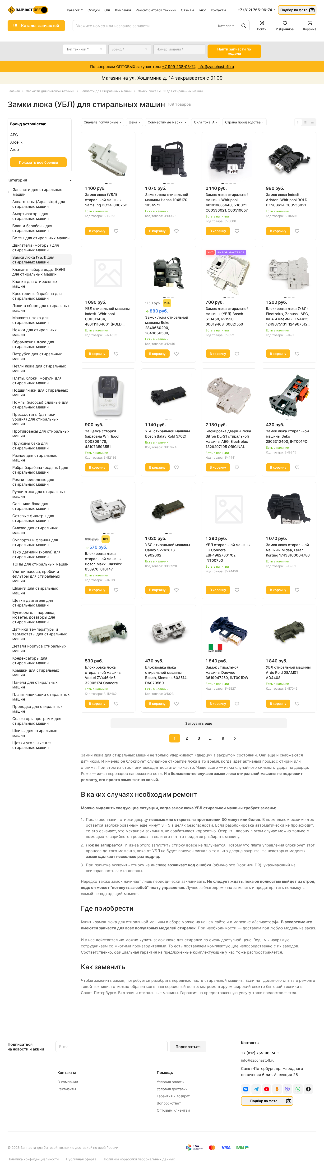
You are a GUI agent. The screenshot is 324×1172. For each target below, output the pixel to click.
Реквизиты (66, 1089)
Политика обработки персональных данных (139, 1159)
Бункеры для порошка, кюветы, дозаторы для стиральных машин (33, 617)
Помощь (165, 1072)
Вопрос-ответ (169, 1103)
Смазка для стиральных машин (35, 530)
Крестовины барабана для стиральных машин (37, 296)
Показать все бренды (38, 162)
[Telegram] (256, 1089)
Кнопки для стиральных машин (34, 284)
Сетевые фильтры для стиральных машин (33, 518)
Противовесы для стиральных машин (40, 433)
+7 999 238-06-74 (178, 66)
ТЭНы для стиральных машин (40, 564)
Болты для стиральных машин (40, 237)
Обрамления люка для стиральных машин (33, 344)
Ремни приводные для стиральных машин (33, 482)
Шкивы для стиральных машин (34, 733)
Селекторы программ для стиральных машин (36, 721)
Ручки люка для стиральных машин (39, 494)
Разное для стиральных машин (34, 457)
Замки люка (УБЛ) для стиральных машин (33, 259)
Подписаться (188, 1046)
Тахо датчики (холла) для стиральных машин (36, 554)
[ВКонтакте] (245, 1089)
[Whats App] (298, 1089)
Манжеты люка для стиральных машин (30, 320)
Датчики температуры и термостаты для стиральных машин (39, 634)
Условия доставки (172, 1089)
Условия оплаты (170, 1082)
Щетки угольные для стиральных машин (31, 745)
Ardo (14, 149)
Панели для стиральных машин (35, 684)
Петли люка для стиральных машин (39, 368)
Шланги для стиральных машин (35, 590)
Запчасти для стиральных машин (37, 192)
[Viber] (287, 1089)
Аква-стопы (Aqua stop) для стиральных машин (38, 204)
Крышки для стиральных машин (35, 672)
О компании (67, 1082)
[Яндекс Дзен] (308, 1089)
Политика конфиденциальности (33, 1159)
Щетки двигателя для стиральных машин (32, 602)
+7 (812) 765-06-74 (255, 10)
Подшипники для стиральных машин (40, 392)
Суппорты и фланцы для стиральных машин (35, 542)
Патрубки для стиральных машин (37, 356)
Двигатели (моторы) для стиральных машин (35, 247)
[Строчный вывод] (305, 122)
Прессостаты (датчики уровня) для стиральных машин (35, 419)
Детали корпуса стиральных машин (39, 648)
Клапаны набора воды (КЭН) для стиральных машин (38, 271)
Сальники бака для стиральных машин (30, 506)
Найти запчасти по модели (234, 51)
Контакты (66, 1072)
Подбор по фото (294, 10)
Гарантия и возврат (173, 1096)
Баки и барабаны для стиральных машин (32, 228)
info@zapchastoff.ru (216, 66)
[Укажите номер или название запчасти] (244, 25)
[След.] (235, 738)
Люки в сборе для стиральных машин (41, 308)
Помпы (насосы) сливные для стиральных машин (40, 404)
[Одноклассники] (277, 1089)
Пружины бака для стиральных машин (30, 445)
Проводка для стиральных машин (37, 709)
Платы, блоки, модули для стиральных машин (36, 380)
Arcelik (16, 142)
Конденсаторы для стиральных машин (30, 660)
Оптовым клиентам (173, 1110)
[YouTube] (266, 1089)
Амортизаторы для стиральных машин (30, 216)
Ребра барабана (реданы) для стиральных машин (40, 470)
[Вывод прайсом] (312, 122)
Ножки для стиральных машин (34, 332)
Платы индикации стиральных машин (41, 696)
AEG (14, 134)
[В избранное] (116, 231)
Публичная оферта (81, 1159)
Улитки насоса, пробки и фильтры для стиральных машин (36, 576)
